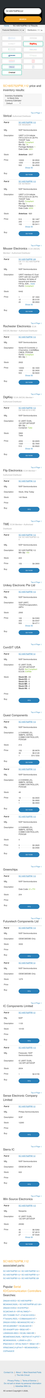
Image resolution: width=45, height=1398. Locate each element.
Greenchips (10, 869)
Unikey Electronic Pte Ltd (19, 585)
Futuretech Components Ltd (21, 921)
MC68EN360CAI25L (12, 1336)
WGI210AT (24, 1329)
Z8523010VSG (9, 1322)
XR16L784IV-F (21, 1343)
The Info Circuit (23, 1375)
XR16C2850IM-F (10, 1325)
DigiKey (18, 399)
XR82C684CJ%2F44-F (13, 1347)
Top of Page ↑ (36, 113)
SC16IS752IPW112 (27, 653)
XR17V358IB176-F (11, 1315)
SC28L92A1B (25, 1325)
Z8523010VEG (9, 1307)
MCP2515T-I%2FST (31, 1336)
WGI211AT (34, 1343)
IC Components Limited (18, 1006)
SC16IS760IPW (24, 1300)
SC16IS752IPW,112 (27, 122)
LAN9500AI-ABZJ (10, 1333)
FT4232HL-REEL (10, 1318)
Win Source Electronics (18, 1199)
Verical (17, 115)
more (32, 283)
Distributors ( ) (34, 30)
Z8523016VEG (9, 1300)
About (18, 1372)
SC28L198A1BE (27, 1333)
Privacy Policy (14, 1380)
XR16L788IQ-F (23, 1311)
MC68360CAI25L (10, 1304)
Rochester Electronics (20, 328)
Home (6, 25)
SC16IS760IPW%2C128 (30, 1304)
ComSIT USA (12, 647)
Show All (29, 167)
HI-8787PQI (23, 1307)
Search (22, 19)
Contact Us (8, 1372)
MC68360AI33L (10, 1340)
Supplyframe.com (35, 1391)
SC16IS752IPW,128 (27, 259)
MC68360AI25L (31, 1347)
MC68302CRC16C (26, 1322)
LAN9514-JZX (24, 1340)
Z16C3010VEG (27, 1315)
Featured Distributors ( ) (12, 30)
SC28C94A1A (9, 1311)
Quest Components (16, 715)
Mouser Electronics (21, 250)
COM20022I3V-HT (27, 1318)
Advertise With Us (23, 1386)
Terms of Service (29, 1380)
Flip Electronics (19, 472)
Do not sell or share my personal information (22, 1383)
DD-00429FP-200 (10, 1329)
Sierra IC (9, 1149)
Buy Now (29, 174)
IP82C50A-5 (8, 1343)
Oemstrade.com (22, 3)
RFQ (29, 509)
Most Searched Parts (32, 1372)
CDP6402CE (8, 1351)
